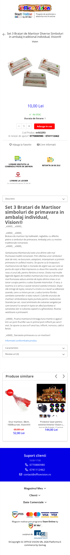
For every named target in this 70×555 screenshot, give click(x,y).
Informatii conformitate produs (21, 340)
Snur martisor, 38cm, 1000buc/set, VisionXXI (18, 423)
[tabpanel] (35, 73)
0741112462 (37, 469)
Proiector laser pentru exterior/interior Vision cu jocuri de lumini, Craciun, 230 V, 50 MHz (51, 424)
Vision (35, 41)
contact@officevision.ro (37, 474)
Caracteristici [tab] (11, 347)
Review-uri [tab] (12, 353)
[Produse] (5, 27)
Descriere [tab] (10, 198)
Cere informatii (47, 144)
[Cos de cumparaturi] (58, 26)
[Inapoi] (2, 34)
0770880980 (37, 464)
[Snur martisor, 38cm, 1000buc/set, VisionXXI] (18, 401)
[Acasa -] (35, 8)
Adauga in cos (44, 126)
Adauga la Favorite (21, 144)
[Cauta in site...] (66, 26)
